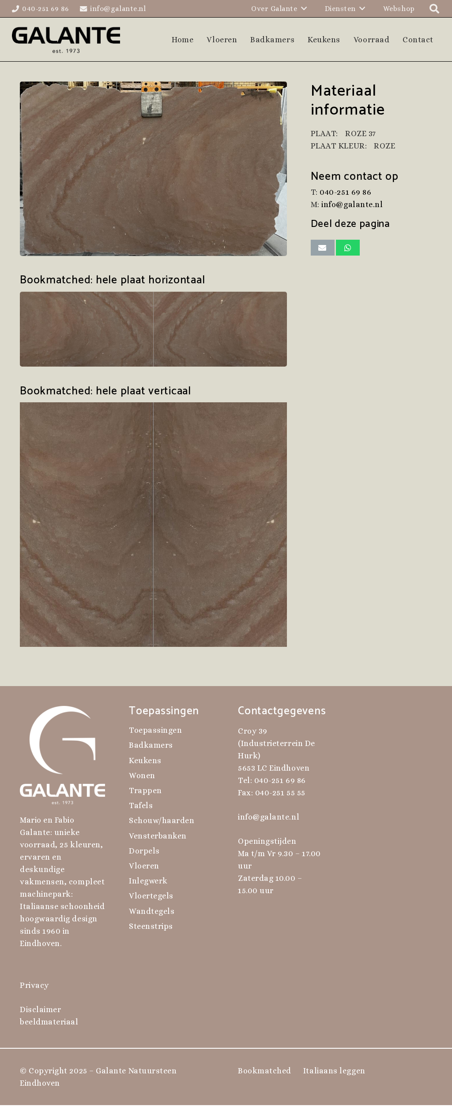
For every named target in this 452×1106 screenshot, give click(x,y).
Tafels (141, 805)
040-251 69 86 (345, 192)
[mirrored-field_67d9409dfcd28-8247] (153, 329)
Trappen (145, 790)
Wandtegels (151, 911)
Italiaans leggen (334, 1070)
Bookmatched (264, 1070)
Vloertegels (151, 895)
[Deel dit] (348, 248)
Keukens (145, 760)
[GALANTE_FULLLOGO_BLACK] (66, 39)
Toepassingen (155, 730)
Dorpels (144, 850)
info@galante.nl (352, 204)
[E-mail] (323, 248)
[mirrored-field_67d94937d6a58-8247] (153, 524)
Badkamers (151, 745)
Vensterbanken (158, 835)
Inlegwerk (148, 880)
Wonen (142, 775)
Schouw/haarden (162, 820)
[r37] (153, 169)
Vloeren (144, 865)
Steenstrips (151, 926)
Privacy (34, 985)
